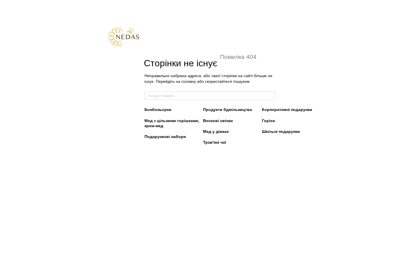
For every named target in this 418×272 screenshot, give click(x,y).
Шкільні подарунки (281, 131)
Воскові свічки (218, 120)
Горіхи (268, 120)
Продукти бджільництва (227, 109)
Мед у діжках (216, 131)
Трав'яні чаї (214, 142)
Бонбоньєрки (157, 109)
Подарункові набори (165, 136)
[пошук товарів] (270, 95)
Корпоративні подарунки (287, 109)
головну (188, 81)
